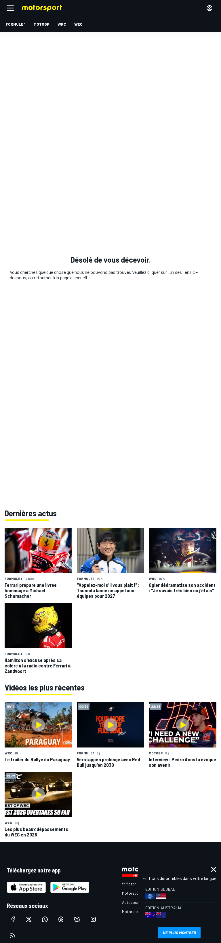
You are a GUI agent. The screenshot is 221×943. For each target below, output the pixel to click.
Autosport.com (135, 902)
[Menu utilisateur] (209, 8)
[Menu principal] (10, 8)
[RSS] (12, 935)
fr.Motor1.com (134, 883)
